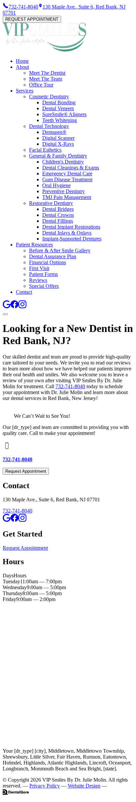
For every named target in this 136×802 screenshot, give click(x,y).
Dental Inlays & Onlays (66, 233)
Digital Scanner (58, 138)
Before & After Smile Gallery (59, 250)
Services (24, 90)
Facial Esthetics (45, 150)
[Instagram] (22, 306)
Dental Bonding (59, 102)
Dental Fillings (57, 221)
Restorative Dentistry (51, 203)
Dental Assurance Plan (52, 256)
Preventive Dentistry (63, 191)
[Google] (7, 306)
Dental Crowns (58, 215)
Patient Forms (43, 274)
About (22, 67)
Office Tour (41, 85)
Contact (24, 292)
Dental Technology (49, 126)
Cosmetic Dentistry (49, 96)
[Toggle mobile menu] (5, 314)
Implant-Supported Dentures (71, 238)
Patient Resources (34, 244)
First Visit (39, 268)
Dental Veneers (58, 108)
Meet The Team (45, 79)
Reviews (38, 280)
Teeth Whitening (59, 120)
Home (22, 61)
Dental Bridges (58, 209)
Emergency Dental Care (67, 173)
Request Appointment (25, 471)
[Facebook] (14, 306)
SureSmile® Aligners (64, 114)
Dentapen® (54, 132)
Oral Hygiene (56, 185)
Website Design (84, 786)
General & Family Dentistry (58, 156)
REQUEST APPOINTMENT (31, 19)
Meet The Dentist (47, 73)
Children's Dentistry (63, 161)
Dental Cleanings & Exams (70, 167)
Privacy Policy (44, 786)
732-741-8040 (70, 386)
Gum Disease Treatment (67, 179)
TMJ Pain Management (66, 197)
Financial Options (47, 262)
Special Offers (44, 286)
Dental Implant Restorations (71, 227)
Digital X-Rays (58, 144)
